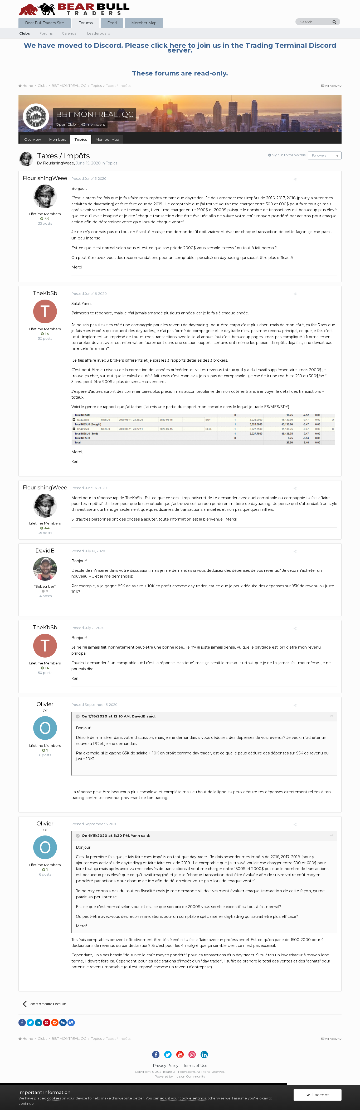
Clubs (24, 33)
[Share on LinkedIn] (38, 1022)
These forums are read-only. (180, 73)
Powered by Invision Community (180, 1076)
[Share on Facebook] (22, 1022)
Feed (112, 23)
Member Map (144, 23)
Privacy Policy (165, 1065)
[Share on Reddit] (55, 1022)
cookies (54, 1098)
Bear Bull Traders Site (44, 23)
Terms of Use (195, 1065)
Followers (319, 155)
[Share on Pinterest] (46, 1022)
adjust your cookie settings (183, 1098)
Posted (88, 178)
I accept (319, 1094)
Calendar (70, 33)
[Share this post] (295, 179)
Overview (32, 139)
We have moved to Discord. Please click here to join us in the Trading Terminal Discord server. (180, 47)
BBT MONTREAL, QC (94, 114)
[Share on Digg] (63, 1022)
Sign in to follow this (288, 155)
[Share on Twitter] (30, 1022)
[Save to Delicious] (71, 1022)
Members (57, 139)
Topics (80, 139)
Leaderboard (98, 33)
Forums (86, 23)
